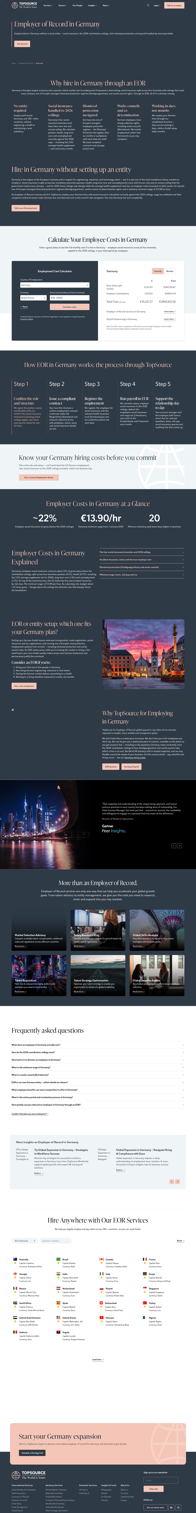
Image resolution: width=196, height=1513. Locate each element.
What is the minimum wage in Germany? (31, 1067)
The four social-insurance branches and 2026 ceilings (125, 552)
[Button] (148, 5)
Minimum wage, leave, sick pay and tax (118, 574)
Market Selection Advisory (56, 1489)
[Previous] (171, 1181)
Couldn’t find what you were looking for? (29, 1113)
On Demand (106, 1496)
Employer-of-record (26, 63)
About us (124, 1489)
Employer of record (19, 1500)
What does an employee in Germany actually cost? (36, 1044)
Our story (124, 1493)
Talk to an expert (174, 5)
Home (14, 63)
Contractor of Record (20, 1496)
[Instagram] (178, 1507)
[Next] (177, 1181)
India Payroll (84, 1493)
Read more (20, 946)
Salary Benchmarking (54, 1493)
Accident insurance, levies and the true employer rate (125, 559)
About (105, 5)
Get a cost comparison (24, 686)
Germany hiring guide (135, 757)
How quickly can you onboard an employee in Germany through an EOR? (46, 1104)
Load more (96, 1359)
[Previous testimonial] (173, 845)
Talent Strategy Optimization (57, 1510)
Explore (37, 1173)
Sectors (62, 5)
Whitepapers (106, 1489)
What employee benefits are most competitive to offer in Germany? (44, 1089)
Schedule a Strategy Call (32, 1452)
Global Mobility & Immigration (24, 1489)
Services (47, 5)
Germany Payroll (131, 766)
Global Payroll (17, 1510)
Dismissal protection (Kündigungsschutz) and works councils (129, 567)
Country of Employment (31, 279)
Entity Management (19, 1507)
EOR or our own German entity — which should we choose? (40, 1082)
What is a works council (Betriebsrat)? (30, 1074)
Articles (104, 1493)
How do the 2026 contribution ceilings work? (33, 1052)
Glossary (104, 1500)
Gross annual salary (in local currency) (67, 292)
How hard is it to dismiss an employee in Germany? (36, 1059)
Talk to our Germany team (25, 208)
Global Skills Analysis (54, 1496)
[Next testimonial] (179, 845)
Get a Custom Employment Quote (38, 477)
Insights (91, 5)
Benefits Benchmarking (55, 1503)
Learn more (169, 311)
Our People (77, 5)
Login (156, 5)
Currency (24, 292)
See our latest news (155, 1507)
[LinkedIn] (171, 1507)
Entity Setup (16, 1503)
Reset (25, 306)
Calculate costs (69, 307)
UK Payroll (83, 1489)
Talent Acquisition (19, 1493)
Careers (124, 1500)
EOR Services (111, 766)
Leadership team (127, 1496)
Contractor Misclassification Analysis (60, 1500)
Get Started (22, 43)
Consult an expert (26, 319)
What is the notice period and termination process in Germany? (42, 1097)
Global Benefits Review (55, 1507)
